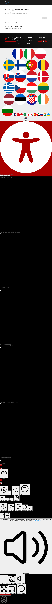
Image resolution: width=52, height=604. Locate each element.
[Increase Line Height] (1, 480)
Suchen (44, 18)
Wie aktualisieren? (38, 520)
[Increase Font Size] (1, 465)
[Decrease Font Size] (1, 468)
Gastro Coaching (19, 42)
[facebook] (46, 41)
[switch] (0, 233)
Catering (18, 43)
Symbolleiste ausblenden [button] (5, 175)
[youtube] (43, 41)
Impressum (29, 39)
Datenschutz (29, 40)
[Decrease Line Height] (1, 483)
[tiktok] (41, 41)
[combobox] (26, 84)
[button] (0, 234)
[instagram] (39, 41)
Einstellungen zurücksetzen (6, 594)
